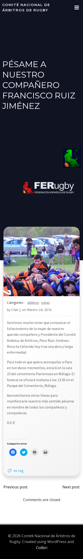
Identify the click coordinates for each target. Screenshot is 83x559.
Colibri (41, 547)
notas (45, 302)
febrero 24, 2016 (39, 310)
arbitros (33, 302)
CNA (14, 310)
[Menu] (77, 8)
